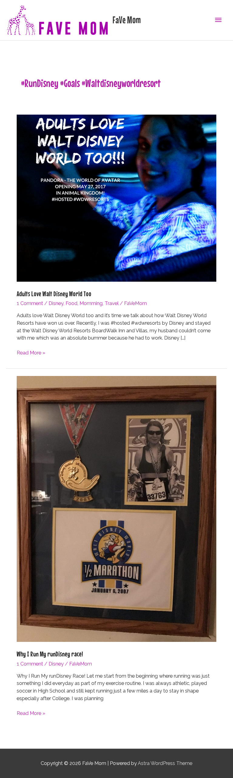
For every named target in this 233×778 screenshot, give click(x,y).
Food (71, 303)
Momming (91, 303)
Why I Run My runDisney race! (50, 654)
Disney (56, 303)
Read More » (31, 353)
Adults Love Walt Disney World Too (54, 294)
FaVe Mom (127, 19)
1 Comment (30, 303)
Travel (112, 303)
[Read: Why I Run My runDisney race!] (116, 508)
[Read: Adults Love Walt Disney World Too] (116, 198)
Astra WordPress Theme (165, 763)
